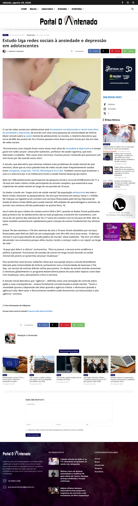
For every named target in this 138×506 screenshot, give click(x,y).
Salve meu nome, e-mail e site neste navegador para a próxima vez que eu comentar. (56, 430)
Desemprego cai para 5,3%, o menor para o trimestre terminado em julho (13, 379)
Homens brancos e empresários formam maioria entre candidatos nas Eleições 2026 (123, 379)
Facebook (111, 104)
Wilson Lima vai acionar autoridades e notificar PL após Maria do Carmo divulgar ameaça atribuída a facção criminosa (124, 157)
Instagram (14, 170)
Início (6, 29)
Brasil (10, 29)
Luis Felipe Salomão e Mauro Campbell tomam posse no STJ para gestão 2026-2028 (95, 379)
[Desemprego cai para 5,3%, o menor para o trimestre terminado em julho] (15, 364)
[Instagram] (128, 3)
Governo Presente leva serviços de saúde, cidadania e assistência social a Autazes (124, 184)
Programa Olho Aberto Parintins (40, 311)
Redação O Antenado (16, 51)
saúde (29, 135)
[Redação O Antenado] (4, 51)
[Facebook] (122, 3)
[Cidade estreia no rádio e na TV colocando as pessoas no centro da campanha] (119, 133)
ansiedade (70, 148)
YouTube (58, 170)
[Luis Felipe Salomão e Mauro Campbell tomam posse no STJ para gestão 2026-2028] (96, 364)
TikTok (35, 170)
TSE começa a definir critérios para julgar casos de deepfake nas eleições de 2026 (41, 379)
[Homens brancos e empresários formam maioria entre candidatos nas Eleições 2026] (123, 364)
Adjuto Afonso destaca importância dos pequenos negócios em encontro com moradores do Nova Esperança (124, 171)
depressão (84, 148)
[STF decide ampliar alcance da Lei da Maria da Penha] (69, 364)
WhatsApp (45, 170)
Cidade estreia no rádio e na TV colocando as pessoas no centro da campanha (118, 148)
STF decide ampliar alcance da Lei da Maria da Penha (69, 378)
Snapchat (26, 170)
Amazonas (107, 144)
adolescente (79, 192)
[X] (133, 3)
